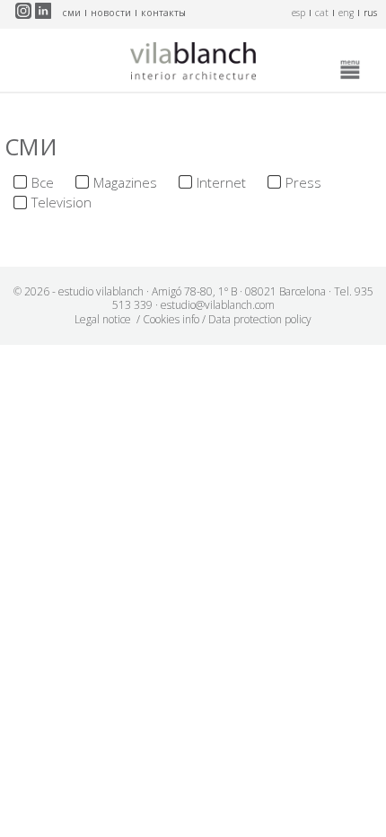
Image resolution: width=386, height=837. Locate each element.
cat (322, 12)
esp (298, 12)
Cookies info (171, 319)
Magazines (125, 182)
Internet (221, 182)
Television (61, 202)
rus (370, 12)
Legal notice (103, 319)
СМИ (71, 12)
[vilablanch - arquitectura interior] (193, 64)
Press (303, 182)
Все (42, 182)
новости (111, 12)
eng (346, 12)
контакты (163, 12)
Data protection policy (259, 319)
